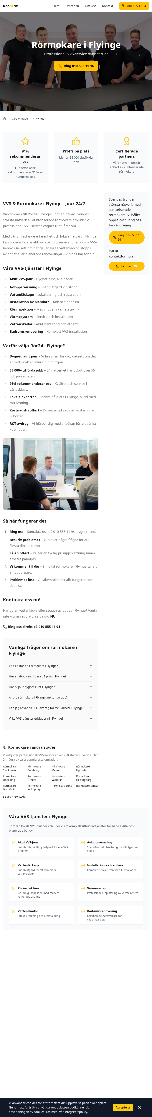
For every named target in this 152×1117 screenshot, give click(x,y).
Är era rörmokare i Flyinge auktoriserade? (38, 697)
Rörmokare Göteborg (34, 768)
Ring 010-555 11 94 (79, 66)
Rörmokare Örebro (34, 778)
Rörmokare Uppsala (83, 768)
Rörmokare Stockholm (9, 768)
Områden (72, 6)
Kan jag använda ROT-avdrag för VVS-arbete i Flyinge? (46, 708)
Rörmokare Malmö (58, 768)
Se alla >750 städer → (16, 796)
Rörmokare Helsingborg (84, 778)
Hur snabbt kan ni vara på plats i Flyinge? (37, 676)
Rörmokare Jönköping (34, 787)
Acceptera (123, 1107)
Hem (56, 6)
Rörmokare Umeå (87, 785)
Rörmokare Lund (62, 785)
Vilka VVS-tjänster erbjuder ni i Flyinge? (36, 718)
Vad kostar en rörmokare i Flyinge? (33, 666)
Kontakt (107, 6)
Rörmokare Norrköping (10, 787)
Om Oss (90, 6)
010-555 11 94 (136, 6)
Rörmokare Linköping (9, 778)
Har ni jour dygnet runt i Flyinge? (32, 687)
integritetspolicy (76, 1112)
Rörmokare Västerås (58, 778)
